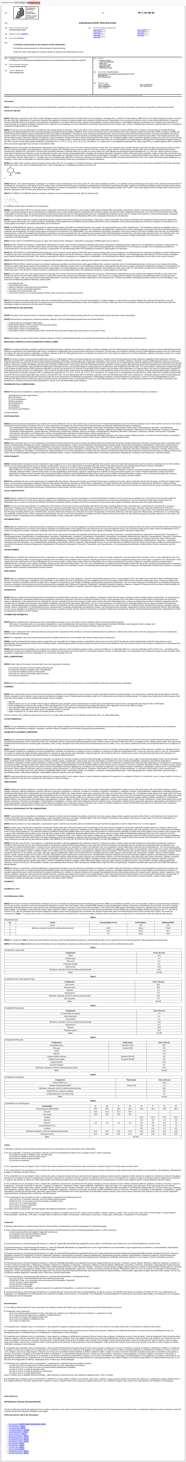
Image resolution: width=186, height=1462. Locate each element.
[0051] (21, 1445)
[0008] (27, 1424)
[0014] (26, 1440)
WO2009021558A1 (16, 1441)
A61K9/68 (140, 35)
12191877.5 (24, 34)
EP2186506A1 (14, 1426)
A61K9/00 (96, 35)
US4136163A (14, 1424)
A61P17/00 (96, 33)
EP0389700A (14, 1445)
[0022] (21, 1443)
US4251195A (14, 1447)
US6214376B (14, 1449)
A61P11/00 (140, 32)
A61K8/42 (140, 33)
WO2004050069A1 (16, 1453)
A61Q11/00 (96, 37)
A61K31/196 (141, 30)
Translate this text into (7, 2)
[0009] (22, 1428)
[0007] (22, 1426)
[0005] (21, 1424)
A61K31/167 (97, 30)
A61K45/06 (97, 32)
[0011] (24, 1434)
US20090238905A (16, 1432)
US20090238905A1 (16, 1430)
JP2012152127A (15, 1434)
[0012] (38, 1424)
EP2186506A (14, 1443)
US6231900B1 (14, 1428)
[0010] (26, 1430)
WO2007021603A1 (16, 1436)
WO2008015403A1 (16, 1438)
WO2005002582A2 (16, 1440)
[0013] (26, 1438)
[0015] (43, 1424)
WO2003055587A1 (16, 1451)
